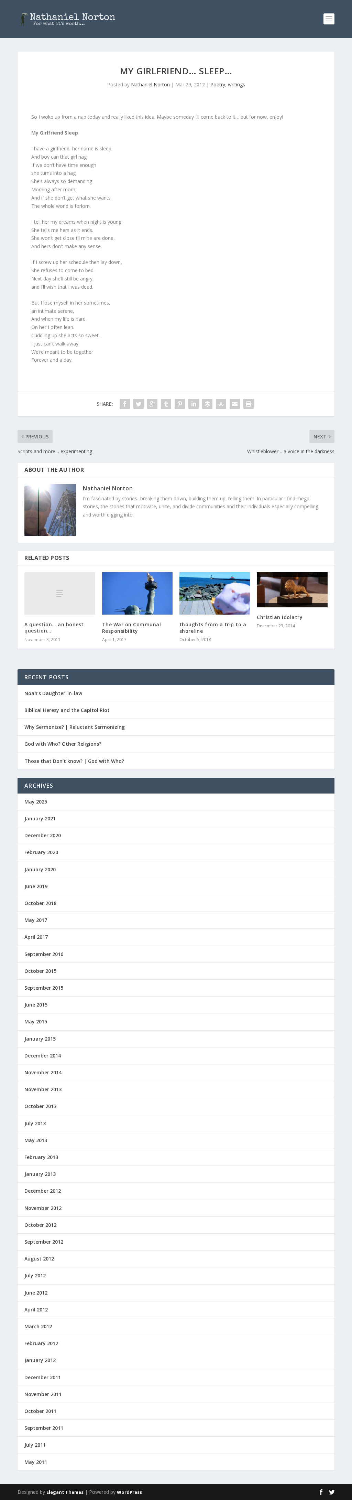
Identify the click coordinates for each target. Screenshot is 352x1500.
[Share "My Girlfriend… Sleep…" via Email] (235, 404)
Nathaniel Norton (150, 84)
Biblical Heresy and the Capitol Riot (67, 710)
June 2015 (35, 1004)
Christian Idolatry (279, 617)
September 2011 (43, 1428)
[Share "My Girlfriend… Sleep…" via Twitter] (138, 404)
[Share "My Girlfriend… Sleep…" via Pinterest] (180, 404)
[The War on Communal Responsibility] (137, 593)
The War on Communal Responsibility (131, 627)
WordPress (129, 1492)
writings (236, 84)
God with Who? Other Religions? (62, 744)
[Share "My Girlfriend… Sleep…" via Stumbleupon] (221, 404)
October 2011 (40, 1411)
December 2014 (42, 1055)
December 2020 (42, 835)
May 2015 (35, 1021)
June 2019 (35, 886)
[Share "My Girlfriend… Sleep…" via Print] (248, 404)
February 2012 (41, 1343)
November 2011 (43, 1394)
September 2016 (43, 954)
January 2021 (40, 818)
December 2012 (42, 1191)
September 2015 (43, 988)
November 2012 (43, 1208)
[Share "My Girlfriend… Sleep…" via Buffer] (207, 404)
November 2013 (43, 1089)
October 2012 (40, 1225)
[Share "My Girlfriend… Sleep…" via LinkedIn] (193, 404)
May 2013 (35, 1140)
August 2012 (39, 1258)
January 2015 (40, 1038)
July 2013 (35, 1123)
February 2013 (41, 1157)
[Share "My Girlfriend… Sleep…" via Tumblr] (166, 404)
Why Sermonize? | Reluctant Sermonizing (74, 727)
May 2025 (35, 801)
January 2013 (40, 1174)
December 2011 (42, 1377)
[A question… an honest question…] (59, 593)
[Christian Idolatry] (292, 589)
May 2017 (35, 920)
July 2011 (35, 1445)
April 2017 (36, 937)
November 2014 (43, 1072)
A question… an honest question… (54, 627)
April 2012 (36, 1309)
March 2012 (38, 1326)
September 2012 (43, 1241)
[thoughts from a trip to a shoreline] (214, 593)
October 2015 (40, 971)
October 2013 (40, 1106)
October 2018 (40, 903)
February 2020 (41, 852)
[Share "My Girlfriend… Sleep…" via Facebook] (125, 404)
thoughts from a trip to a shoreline (212, 627)
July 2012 (35, 1275)
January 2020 (40, 869)
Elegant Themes (65, 1492)
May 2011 (35, 1462)
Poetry (217, 84)
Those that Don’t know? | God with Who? (74, 761)
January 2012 (40, 1360)
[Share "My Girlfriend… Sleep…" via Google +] (152, 404)
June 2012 (35, 1292)
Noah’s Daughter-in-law (53, 693)
